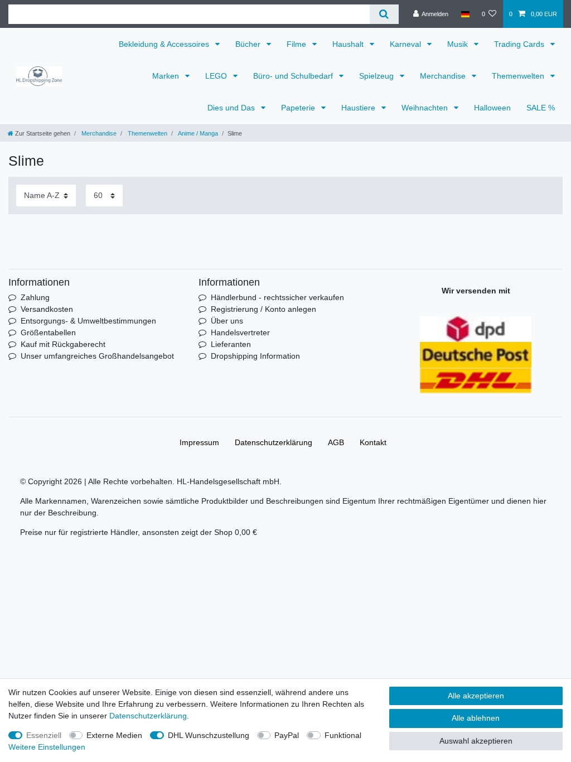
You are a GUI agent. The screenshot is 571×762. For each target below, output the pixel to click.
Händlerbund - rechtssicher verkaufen (277, 297)
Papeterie (299, 107)
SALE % (540, 107)
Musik (458, 44)
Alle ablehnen (476, 717)
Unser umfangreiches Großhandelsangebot (97, 355)
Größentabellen (48, 332)
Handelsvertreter (240, 332)
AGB (336, 442)
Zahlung (35, 297)
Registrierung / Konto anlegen (263, 309)
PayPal (286, 735)
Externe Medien (114, 735)
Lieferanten (231, 344)
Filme (297, 44)
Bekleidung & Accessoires (165, 44)
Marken (166, 75)
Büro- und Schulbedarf (294, 75)
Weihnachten (425, 107)
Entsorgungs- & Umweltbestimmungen (88, 320)
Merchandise (444, 75)
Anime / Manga (197, 133)
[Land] (464, 14)
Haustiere (359, 107)
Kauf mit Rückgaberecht (63, 344)
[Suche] (384, 14)
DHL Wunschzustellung (208, 735)
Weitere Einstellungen (46, 746)
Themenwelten (519, 75)
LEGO (217, 75)
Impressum (199, 442)
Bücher (249, 44)
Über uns (227, 320)
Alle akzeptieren (476, 695)
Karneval (406, 44)
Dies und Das (232, 107)
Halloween (492, 107)
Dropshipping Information (255, 355)
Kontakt (373, 442)
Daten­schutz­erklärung (273, 442)
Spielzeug (377, 75)
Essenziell (43, 735)
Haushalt (349, 44)
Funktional (343, 735)
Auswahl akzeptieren (475, 740)
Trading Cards (520, 44)
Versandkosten (47, 309)
